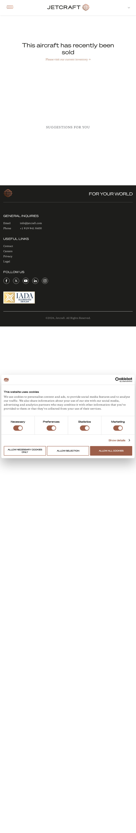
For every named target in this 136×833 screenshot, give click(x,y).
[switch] (51, 428)
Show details (117, 440)
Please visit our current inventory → (68, 60)
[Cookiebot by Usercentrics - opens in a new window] (117, 379)
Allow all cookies (111, 450)
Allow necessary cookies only (25, 450)
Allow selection (68, 450)
